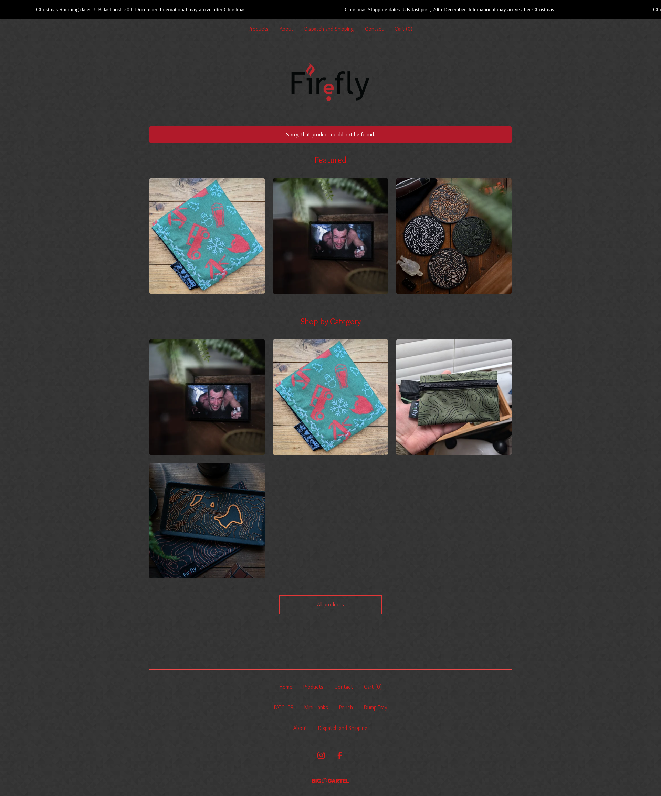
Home (286, 686)
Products (259, 28)
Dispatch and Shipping (329, 28)
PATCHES (283, 707)
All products (330, 604)
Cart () (403, 28)
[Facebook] (339, 755)
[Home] (330, 82)
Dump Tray (375, 707)
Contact (374, 28)
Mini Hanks (316, 707)
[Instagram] (321, 755)
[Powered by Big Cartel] (330, 781)
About (286, 28)
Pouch (346, 707)
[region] (330, 9)
